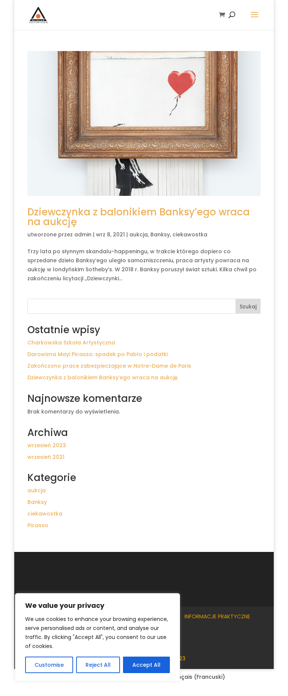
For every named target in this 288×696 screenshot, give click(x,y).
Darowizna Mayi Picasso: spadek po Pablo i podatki (97, 354)
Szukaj (248, 306)
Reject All (98, 665)
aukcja (138, 234)
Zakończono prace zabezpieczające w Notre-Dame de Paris (109, 366)
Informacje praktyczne (217, 616)
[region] (97, 637)
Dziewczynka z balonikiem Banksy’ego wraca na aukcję (138, 216)
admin (83, 234)
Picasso (37, 525)
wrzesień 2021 (45, 457)
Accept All (146, 665)
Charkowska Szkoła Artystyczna (71, 342)
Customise (49, 665)
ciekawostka (189, 234)
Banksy (160, 234)
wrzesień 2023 (46, 445)
